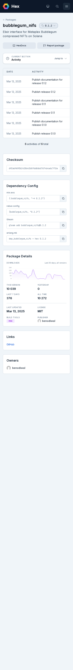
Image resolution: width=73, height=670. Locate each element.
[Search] (57, 6)
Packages (11, 19)
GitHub (10, 344)
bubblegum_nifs (19, 25)
